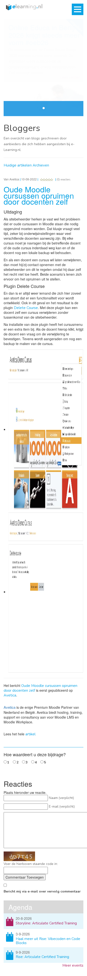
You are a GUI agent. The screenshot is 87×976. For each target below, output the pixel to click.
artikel (30, 734)
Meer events (72, 965)
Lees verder (70, 77)
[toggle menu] (77, 9)
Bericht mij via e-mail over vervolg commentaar (42, 891)
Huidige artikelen (18, 165)
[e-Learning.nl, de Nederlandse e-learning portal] (23, 6)
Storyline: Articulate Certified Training (46, 923)
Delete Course (26, 307)
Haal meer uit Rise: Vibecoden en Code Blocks (48, 940)
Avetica (10, 695)
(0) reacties (64, 179)
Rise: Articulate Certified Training (42, 956)
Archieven (41, 165)
